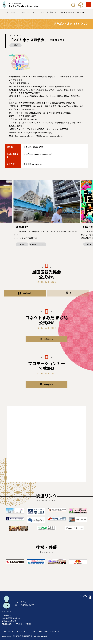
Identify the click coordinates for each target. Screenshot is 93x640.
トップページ (10, 13)
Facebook (26, 293)
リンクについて (22, 632)
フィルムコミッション (27, 13)
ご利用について (56, 632)
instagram (48, 339)
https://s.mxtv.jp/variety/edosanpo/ (38, 133)
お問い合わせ (9, 632)
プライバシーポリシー (39, 632)
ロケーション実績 (46, 13)
